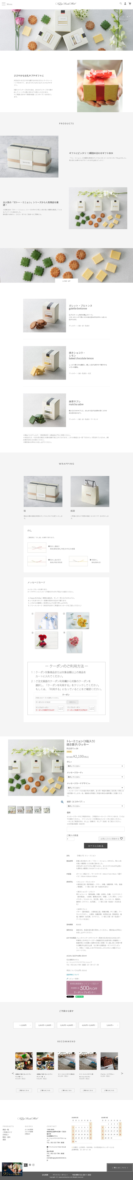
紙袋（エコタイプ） (76, 801)
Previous (10, 768)
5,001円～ (110, 1025)
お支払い (6, 1134)
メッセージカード (75, 772)
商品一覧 (6, 1129)
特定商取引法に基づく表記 (81, 1175)
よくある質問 (29, 1129)
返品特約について (72, 974)
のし (69, 761)
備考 (69, 812)
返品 (4, 1139)
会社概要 (45, 1175)
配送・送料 (6, 1137)
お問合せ (27, 1134)
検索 (25, 1165)
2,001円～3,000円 (44, 1025)
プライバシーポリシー (60, 1175)
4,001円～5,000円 (88, 1025)
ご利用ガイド (7, 1132)
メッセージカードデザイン (79, 783)
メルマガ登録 (29, 1132)
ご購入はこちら (24, 1090)
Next (62, 768)
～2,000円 (22, 1025)
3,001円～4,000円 (66, 1025)
